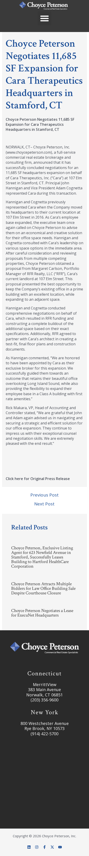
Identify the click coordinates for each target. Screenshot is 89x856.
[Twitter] (52, 847)
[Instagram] (37, 847)
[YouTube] (60, 847)
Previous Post (44, 495)
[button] (44, 18)
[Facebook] (44, 847)
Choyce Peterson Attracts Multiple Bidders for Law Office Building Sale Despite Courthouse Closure (43, 588)
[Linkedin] (29, 847)
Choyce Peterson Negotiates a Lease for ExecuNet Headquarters (42, 613)
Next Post (44, 504)
